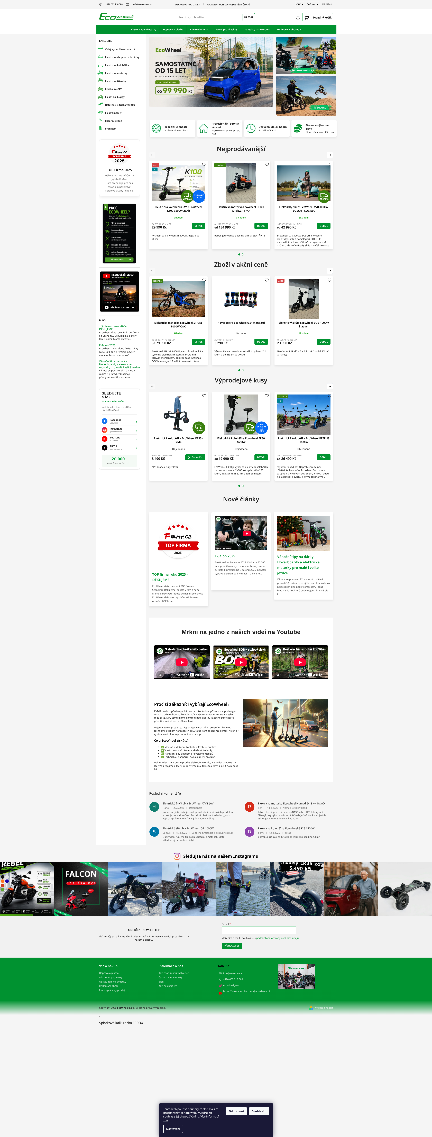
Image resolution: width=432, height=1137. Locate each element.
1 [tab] (239, 254)
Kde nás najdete (168, 985)
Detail (199, 225)
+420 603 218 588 (233, 979)
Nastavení (173, 1129)
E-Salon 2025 (107, 345)
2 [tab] (243, 254)
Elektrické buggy (115, 96)
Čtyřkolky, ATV (113, 88)
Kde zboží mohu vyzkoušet (174, 973)
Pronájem (110, 128)
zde (165, 1120)
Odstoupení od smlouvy (112, 981)
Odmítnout (236, 1111)
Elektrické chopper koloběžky (122, 57)
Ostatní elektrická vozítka (120, 104)
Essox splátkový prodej (112, 990)
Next (330, 155)
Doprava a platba (109, 973)
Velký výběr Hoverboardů (120, 49)
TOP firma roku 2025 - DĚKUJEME (113, 328)
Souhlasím (259, 1111)
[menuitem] (144, 29)
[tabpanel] (178, 205)
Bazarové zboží (114, 120)
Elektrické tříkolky (115, 81)
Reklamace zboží (108, 985)
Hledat (248, 17)
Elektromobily (113, 112)
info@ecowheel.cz (233, 973)
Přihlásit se (232, 945)
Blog (161, 981)
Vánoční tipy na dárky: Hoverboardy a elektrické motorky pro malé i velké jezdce (119, 364)
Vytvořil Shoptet (324, 1007)
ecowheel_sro (230, 985)
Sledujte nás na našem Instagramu (221, 856)
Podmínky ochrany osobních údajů (228, 4)
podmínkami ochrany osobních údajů (277, 938)
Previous (152, 155)
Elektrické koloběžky (117, 65)
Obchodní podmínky (187, 4)
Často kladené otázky (170, 977)
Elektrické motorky (116, 73)
